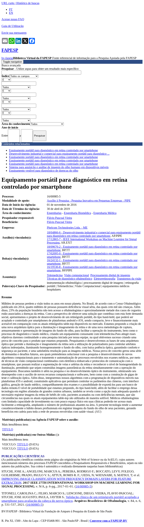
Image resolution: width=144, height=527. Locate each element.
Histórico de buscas (27, 3)
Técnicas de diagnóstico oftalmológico (69, 278)
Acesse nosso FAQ (13, 19)
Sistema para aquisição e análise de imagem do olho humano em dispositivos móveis (59, 167)
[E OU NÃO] (6, 79)
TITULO (7, 429)
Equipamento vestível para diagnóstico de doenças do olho (43, 170)
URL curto (8, 3)
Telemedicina (55, 275)
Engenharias (54, 213)
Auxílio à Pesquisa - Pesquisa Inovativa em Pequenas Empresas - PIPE (89, 200)
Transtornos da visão (129, 278)
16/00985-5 (83, 486)
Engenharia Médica (104, 213)
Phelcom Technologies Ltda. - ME (67, 227)
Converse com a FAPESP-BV (108, 520)
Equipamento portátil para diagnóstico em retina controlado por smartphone (53, 150)
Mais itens (8, 424)
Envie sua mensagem (14, 32)
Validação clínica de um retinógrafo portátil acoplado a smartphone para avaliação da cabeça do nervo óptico (70, 499)
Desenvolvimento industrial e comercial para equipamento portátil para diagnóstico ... (59, 153)
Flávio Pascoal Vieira (59, 217)
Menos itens (21, 424)
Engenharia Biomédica (77, 213)
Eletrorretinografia (104, 278)
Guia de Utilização (13, 26)
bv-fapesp (7, 58)
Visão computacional (76, 275)
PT (11, 9)
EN (11, 12)
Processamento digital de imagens (110, 275)
